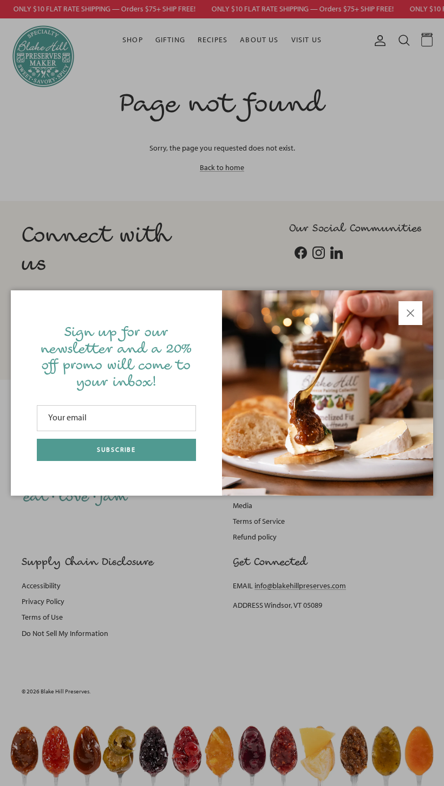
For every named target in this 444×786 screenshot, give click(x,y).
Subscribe (116, 449)
